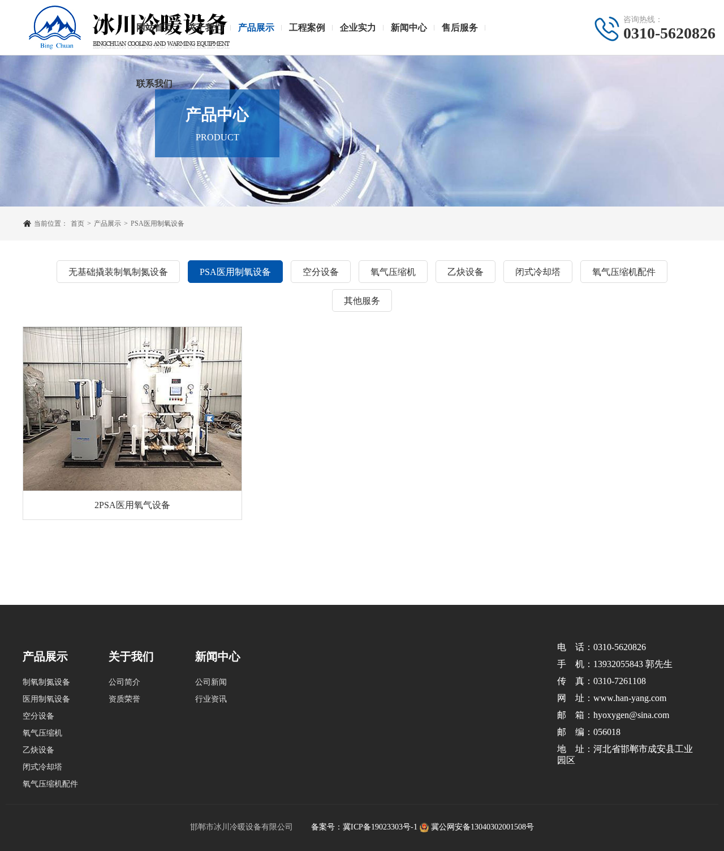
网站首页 (154, 27)
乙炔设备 (465, 272)
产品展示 (256, 27)
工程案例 (307, 27)
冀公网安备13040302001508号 (482, 827)
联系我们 (154, 83)
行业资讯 (211, 699)
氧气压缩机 (393, 272)
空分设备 (321, 272)
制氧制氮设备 (46, 682)
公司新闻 (211, 682)
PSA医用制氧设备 (157, 223)
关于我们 (205, 27)
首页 (77, 223)
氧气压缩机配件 (624, 272)
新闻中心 (409, 27)
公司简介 (124, 682)
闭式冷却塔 (538, 272)
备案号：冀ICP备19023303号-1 (364, 827)
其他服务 (362, 301)
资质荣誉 (124, 699)
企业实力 (358, 27)
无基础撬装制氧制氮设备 (118, 272)
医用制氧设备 (46, 699)
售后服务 (460, 27)
